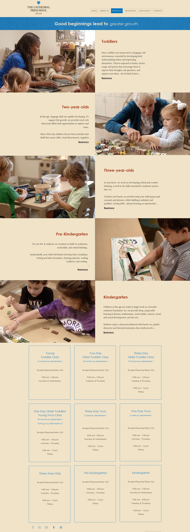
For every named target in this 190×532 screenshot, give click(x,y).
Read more (107, 78)
